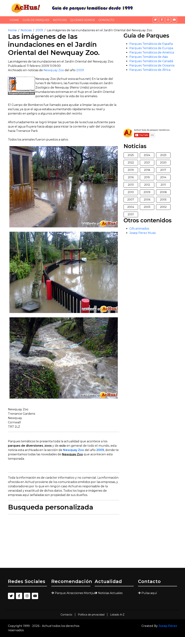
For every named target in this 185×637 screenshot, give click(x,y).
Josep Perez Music (142, 233)
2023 (163, 155)
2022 (131, 162)
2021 (147, 162)
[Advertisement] (63, 542)
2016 (131, 177)
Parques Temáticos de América (151, 52)
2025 (131, 155)
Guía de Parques (36, 20)
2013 (131, 184)
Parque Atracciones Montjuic (72, 593)
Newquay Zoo (54, 70)
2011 (163, 184)
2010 (131, 192)
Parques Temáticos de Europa (151, 48)
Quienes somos (82, 20)
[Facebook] (161, 20)
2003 (147, 207)
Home (14, 20)
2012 (147, 184)
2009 (39, 30)
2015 (147, 177)
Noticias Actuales (110, 593)
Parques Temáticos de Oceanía (151, 65)
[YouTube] (174, 20)
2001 (131, 214)
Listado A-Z (117, 614)
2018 (147, 170)
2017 (163, 170)
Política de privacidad (91, 614)
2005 (163, 199)
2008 (163, 192)
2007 (130, 199)
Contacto (106, 20)
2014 (163, 177)
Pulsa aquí (149, 593)
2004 (130, 207)
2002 (163, 207)
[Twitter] (155, 20)
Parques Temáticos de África (149, 70)
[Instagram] (168, 20)
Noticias (60, 20)
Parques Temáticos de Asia (148, 57)
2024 (147, 155)
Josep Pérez (167, 626)
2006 (147, 199)
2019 (131, 170)
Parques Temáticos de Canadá (151, 61)
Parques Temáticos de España (151, 44)
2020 (163, 162)
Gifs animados (139, 228)
